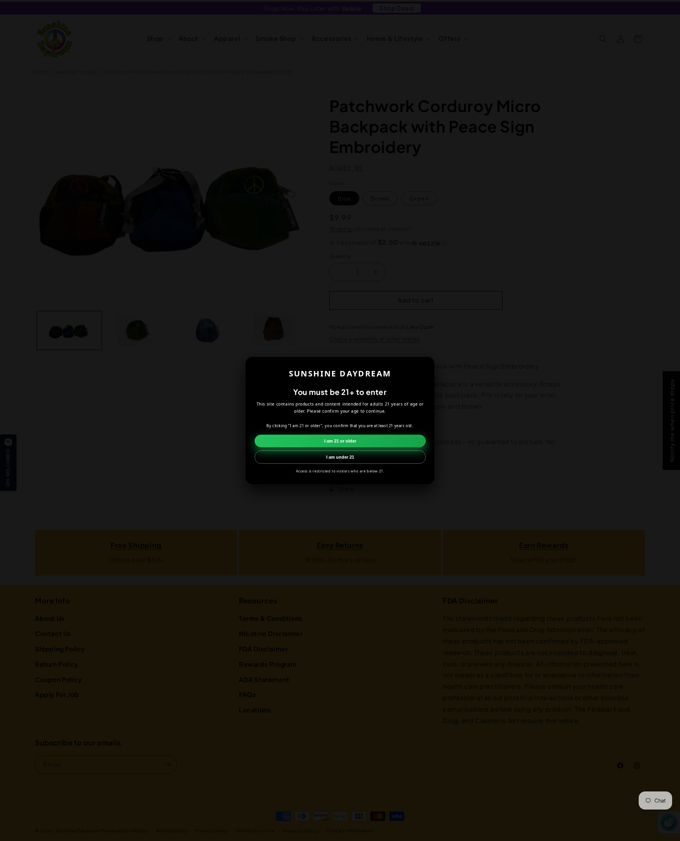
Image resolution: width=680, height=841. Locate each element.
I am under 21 (340, 457)
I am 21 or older (340, 441)
